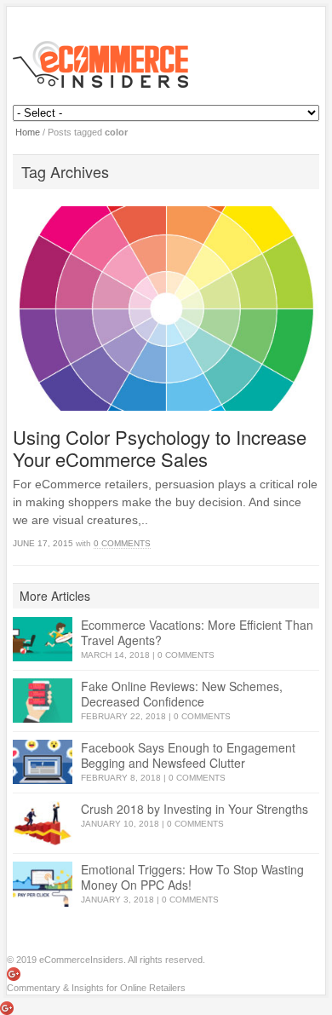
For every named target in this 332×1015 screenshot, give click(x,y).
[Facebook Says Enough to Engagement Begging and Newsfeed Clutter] (42, 762)
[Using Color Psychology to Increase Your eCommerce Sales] (165, 308)
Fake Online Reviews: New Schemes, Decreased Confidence (182, 694)
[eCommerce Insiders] (165, 64)
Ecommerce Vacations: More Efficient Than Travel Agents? (197, 632)
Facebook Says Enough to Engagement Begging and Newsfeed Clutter (188, 755)
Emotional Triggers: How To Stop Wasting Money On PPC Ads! (192, 877)
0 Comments (122, 543)
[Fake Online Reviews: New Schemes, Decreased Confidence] (42, 701)
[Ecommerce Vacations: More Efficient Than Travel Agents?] (42, 639)
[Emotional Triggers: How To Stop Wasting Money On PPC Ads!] (42, 884)
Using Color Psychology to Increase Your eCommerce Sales (159, 448)
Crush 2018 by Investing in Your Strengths (194, 808)
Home (27, 132)
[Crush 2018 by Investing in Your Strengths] (42, 823)
